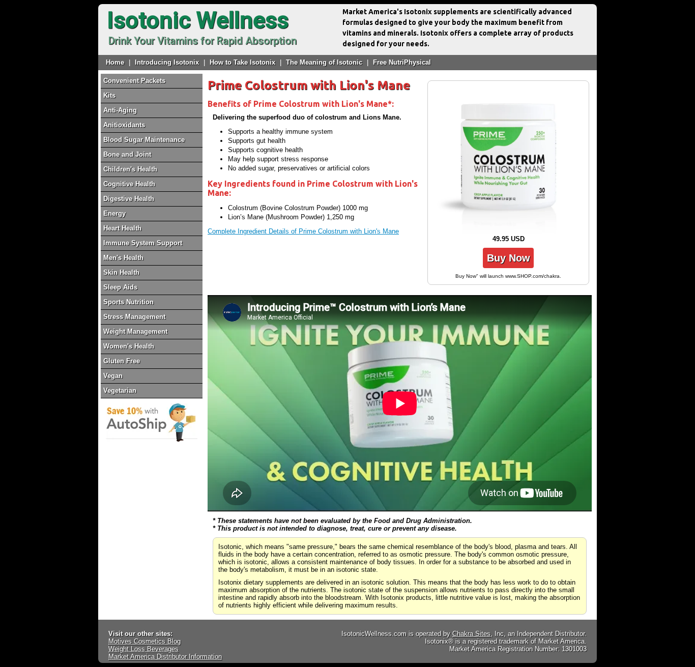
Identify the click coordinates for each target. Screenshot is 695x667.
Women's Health (128, 346)
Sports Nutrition (128, 302)
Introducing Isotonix (167, 62)
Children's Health (130, 169)
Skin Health (121, 272)
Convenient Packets (134, 80)
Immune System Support (142, 243)
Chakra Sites (471, 633)
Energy (114, 213)
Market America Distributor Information (165, 656)
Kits (109, 95)
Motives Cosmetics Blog (144, 641)
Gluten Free (121, 361)
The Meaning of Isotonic (324, 62)
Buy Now (508, 258)
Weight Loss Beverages (143, 649)
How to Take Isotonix (242, 62)
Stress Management (134, 317)
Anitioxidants (124, 125)
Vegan (113, 376)
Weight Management (135, 331)
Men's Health (123, 258)
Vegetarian (119, 390)
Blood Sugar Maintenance (144, 139)
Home (115, 62)
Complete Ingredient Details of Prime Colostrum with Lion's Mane (303, 231)
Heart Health (122, 228)
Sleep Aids (120, 287)
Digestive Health (128, 198)
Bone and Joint (127, 154)
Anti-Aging (120, 110)
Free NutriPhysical (402, 62)
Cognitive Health (129, 184)
